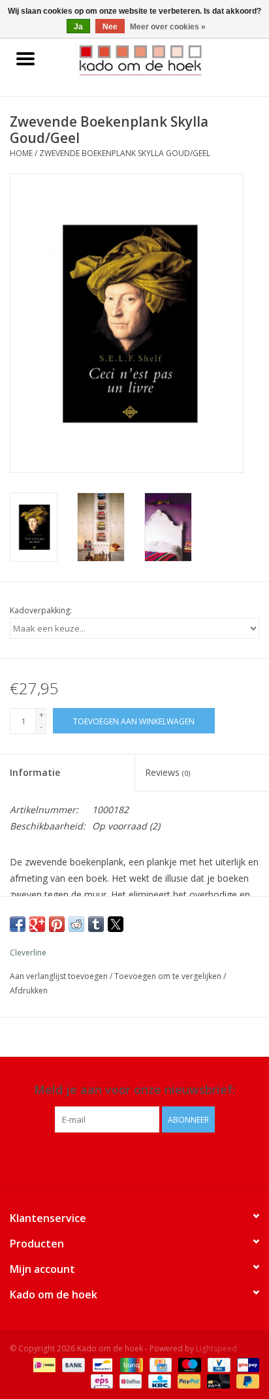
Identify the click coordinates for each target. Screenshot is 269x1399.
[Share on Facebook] (17, 924)
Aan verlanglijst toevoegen (60, 976)
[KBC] (158, 1381)
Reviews (167, 772)
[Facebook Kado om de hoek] (122, 1159)
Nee (110, 26)
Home (21, 153)
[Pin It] (57, 924)
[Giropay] (245, 1364)
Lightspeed (216, 1348)
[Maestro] (188, 1364)
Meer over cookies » (168, 26)
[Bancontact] (101, 1364)
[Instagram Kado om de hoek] (146, 1159)
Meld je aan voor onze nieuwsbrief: (134, 1090)
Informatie (35, 772)
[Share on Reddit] (76, 924)
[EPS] (100, 1381)
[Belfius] (129, 1381)
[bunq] (130, 1364)
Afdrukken (29, 990)
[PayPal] (187, 1381)
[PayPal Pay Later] (245, 1381)
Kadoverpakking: (41, 610)
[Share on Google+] (37, 924)
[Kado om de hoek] (160, 59)
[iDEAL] (43, 1364)
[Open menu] (25, 58)
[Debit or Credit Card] (217, 1381)
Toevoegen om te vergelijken (168, 976)
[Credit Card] (159, 1364)
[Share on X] (115, 924)
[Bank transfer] (72, 1364)
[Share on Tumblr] (96, 924)
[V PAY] (217, 1364)
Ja (78, 26)
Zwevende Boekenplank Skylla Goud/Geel (124, 153)
